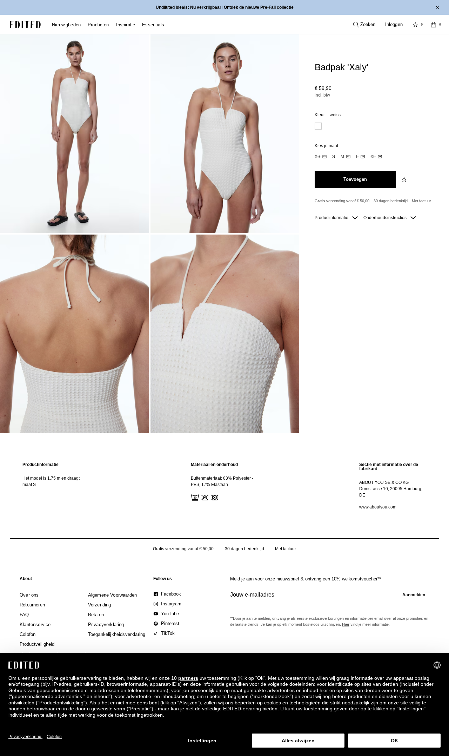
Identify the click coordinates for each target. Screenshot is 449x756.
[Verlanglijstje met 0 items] (415, 24)
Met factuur (421, 201)
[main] (224, 485)
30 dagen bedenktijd (391, 201)
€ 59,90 (323, 88)
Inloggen (394, 24)
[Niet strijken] (223, 496)
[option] (318, 127)
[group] (329, 598)
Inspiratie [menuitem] (125, 24)
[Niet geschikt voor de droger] (213, 496)
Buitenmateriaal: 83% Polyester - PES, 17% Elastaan (222, 481)
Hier (345, 624)
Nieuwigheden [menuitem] (66, 24)
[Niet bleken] (204, 496)
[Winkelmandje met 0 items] (433, 24)
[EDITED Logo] (25, 24)
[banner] (224, 7)
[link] (26, 580)
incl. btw (322, 95)
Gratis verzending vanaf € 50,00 (342, 201)
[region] (56, 485)
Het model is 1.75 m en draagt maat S (51, 481)
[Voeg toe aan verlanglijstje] (404, 179)
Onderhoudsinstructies (385, 217)
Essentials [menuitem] (153, 24)
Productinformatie (332, 217)
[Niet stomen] (233, 496)
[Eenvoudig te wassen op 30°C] (194, 496)
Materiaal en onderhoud (214, 464)
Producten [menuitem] (98, 24)
